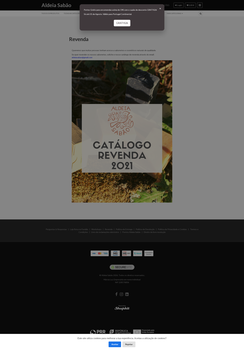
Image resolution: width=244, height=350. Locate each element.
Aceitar (114, 344)
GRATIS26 (122, 22)
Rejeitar (129, 344)
